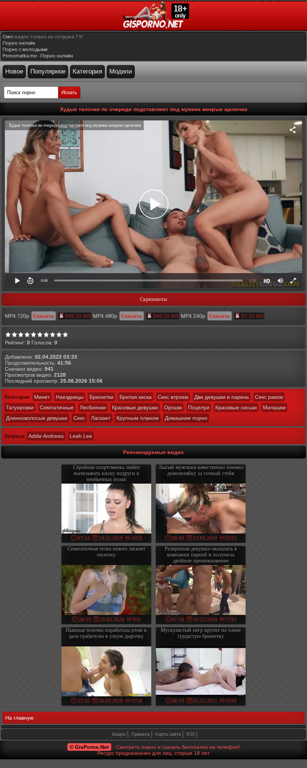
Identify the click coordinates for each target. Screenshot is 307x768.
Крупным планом (137, 418)
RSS (190, 734)
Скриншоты (153, 299)
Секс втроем (173, 397)
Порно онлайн (19, 43)
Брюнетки (101, 397)
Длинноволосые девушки (36, 418)
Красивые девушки (135, 407)
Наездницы (69, 397)
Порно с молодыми (25, 49)
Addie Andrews (46, 436)
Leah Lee (81, 436)
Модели (120, 71)
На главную (19, 718)
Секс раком (269, 397)
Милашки (274, 407)
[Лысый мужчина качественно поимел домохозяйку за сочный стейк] (201, 509)
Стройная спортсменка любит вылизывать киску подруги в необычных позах (106, 473)
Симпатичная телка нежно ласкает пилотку (106, 552)
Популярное (48, 71)
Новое (14, 71)
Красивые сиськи (236, 407)
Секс (8, 36)
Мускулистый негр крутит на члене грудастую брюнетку (201, 633)
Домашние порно (186, 418)
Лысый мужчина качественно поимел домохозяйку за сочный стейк (200, 470)
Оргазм (173, 407)
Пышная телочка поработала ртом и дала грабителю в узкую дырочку (106, 633)
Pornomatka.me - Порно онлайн (38, 56)
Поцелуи (198, 407)
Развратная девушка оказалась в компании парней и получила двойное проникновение (201, 555)
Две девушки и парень (221, 397)
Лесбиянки (93, 407)
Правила (140, 734)
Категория (87, 71)
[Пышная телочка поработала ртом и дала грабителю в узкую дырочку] (106, 672)
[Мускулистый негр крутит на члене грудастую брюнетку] (201, 672)
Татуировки (20, 407)
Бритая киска (135, 397)
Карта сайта (168, 734)
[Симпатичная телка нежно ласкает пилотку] (106, 590)
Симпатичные (57, 407)
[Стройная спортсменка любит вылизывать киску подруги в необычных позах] (106, 509)
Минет (42, 397)
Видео (119, 734)
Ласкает (100, 418)
